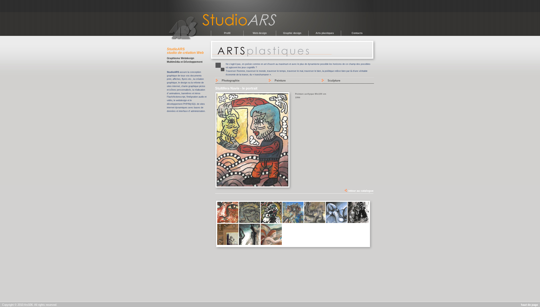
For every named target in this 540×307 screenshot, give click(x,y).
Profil (227, 33)
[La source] (271, 244)
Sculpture (334, 80)
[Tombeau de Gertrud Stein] (249, 222)
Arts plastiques (325, 33)
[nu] (314, 222)
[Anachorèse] (358, 222)
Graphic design (292, 33)
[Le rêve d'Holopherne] (271, 222)
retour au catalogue (360, 190)
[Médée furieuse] (293, 222)
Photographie (230, 80)
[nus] (336, 222)
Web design (260, 33)
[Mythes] (249, 244)
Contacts (357, 33)
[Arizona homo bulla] (227, 244)
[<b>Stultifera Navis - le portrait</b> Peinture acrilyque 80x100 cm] (252, 185)
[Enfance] (227, 222)
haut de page (529, 304)
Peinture (280, 80)
